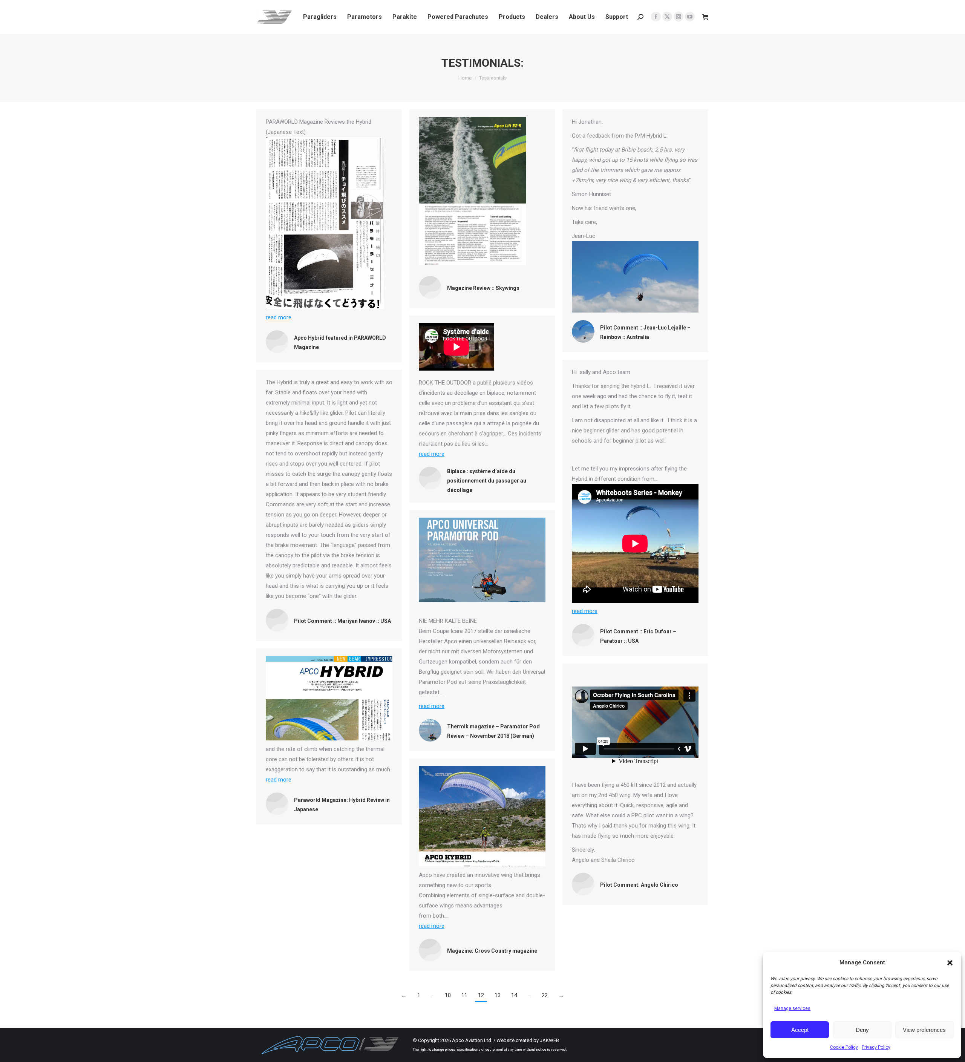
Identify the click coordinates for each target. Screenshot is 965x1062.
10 (448, 995)
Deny (862, 1030)
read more (278, 317)
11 (464, 995)
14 (514, 995)
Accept (800, 1030)
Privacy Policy (876, 1047)
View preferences (924, 1030)
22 (545, 995)
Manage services (792, 1008)
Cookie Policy (844, 1047)
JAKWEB (549, 1040)
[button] (950, 963)
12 (481, 995)
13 (498, 995)
